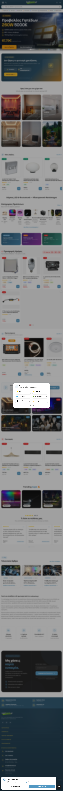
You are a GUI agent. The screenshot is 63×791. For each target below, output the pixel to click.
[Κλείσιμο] (47, 385)
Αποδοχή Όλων (42, 786)
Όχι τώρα (31, 405)
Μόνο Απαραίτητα (15, 786)
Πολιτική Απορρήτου (27, 783)
